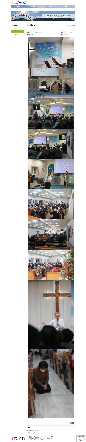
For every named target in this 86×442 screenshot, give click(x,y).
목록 (29, 427)
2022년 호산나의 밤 (33, 430)
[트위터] (71, 422)
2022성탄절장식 (33, 432)
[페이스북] (73, 422)
